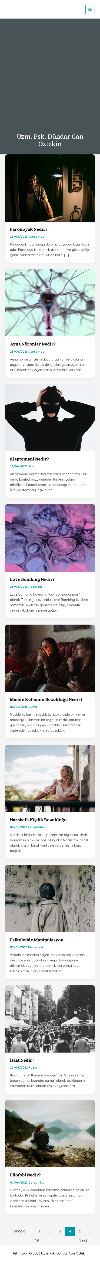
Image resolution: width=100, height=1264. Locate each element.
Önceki (17, 1231)
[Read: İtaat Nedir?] (50, 1018)
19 (37, 1240)
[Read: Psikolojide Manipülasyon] (50, 898)
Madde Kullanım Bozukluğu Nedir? (46, 699)
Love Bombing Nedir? (32, 579)
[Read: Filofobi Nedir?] (50, 1133)
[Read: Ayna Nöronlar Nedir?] (50, 302)
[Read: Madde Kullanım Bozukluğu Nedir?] (50, 658)
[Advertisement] (50, 77)
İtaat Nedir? (22, 1060)
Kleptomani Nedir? (29, 459)
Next (85, 1240)
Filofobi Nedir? (25, 1175)
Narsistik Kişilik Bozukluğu (38, 820)
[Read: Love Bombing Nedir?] (50, 538)
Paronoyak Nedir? (28, 229)
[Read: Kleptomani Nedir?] (50, 417)
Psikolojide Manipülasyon (36, 940)
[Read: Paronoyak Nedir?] (50, 187)
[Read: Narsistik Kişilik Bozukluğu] (50, 778)
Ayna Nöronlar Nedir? (33, 344)
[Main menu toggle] (89, 9)
